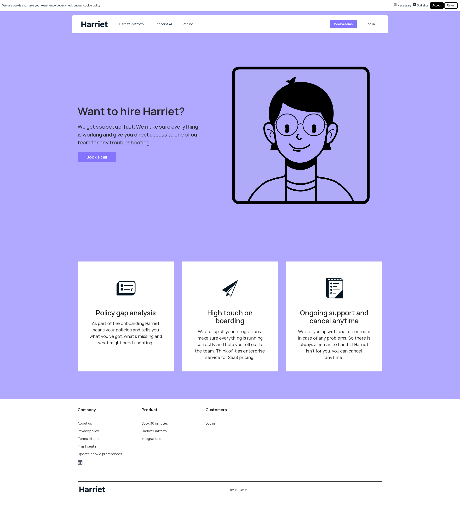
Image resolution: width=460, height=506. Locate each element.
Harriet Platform (131, 24)
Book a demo (343, 24)
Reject (451, 5)
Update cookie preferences (100, 454)
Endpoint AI (163, 24)
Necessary (404, 5)
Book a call (96, 157)
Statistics (422, 5)
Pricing (188, 24)
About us (85, 423)
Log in (370, 24)
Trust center (88, 446)
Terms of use (88, 438)
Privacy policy (88, 431)
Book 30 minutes (155, 423)
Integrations (151, 438)
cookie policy (91, 5)
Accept (436, 5)
